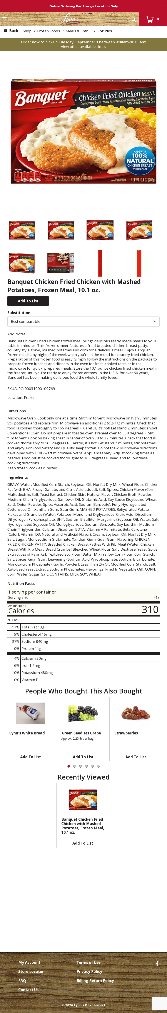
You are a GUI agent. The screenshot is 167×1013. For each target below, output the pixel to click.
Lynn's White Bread (27, 733)
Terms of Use (88, 962)
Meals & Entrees (79, 30)
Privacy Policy (89, 971)
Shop (27, 30)
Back (13, 30)
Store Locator (31, 971)
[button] (21, 230)
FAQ (22, 980)
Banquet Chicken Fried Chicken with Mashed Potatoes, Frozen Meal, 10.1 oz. (82, 826)
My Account (29, 962)
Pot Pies (104, 30)
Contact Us (28, 989)
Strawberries (126, 733)
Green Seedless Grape (81, 733)
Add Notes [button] (16, 333)
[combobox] (83, 321)
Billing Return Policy (95, 980)
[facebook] (157, 963)
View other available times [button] (83, 46)
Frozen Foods (48, 30)
